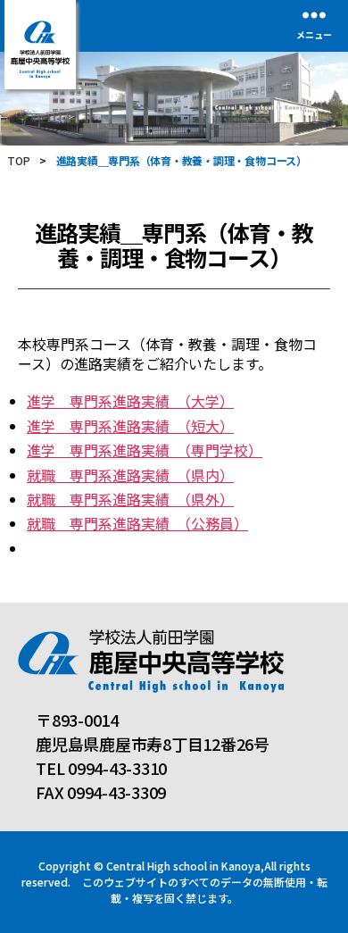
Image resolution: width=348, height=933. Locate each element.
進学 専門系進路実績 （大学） (130, 401)
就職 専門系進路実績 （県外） (130, 499)
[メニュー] (314, 14)
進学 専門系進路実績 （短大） (130, 426)
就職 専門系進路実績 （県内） (130, 475)
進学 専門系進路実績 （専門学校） (144, 450)
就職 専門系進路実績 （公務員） (137, 523)
